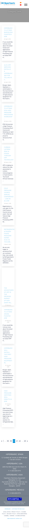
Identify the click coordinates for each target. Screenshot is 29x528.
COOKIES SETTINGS (20, 515)
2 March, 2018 (7, 244)
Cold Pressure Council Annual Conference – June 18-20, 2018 (8, 195)
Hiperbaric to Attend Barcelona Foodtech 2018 (8, 32)
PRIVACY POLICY (16, 511)
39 (11, 441)
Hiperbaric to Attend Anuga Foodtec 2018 (8, 314)
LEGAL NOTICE (7, 511)
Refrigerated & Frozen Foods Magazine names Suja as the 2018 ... (9, 236)
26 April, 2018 (7, 39)
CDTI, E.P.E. (21, 503)
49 (25, 441)
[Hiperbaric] (7, 3)
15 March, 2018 (7, 203)
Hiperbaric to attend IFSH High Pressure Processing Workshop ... (8, 113)
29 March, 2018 (7, 121)
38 (8, 441)
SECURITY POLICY (11, 513)
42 (20, 441)
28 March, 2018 (7, 162)
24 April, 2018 (7, 82)
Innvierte (20, 502)
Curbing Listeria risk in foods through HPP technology (8, 153)
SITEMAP (12, 515)
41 (17, 441)
